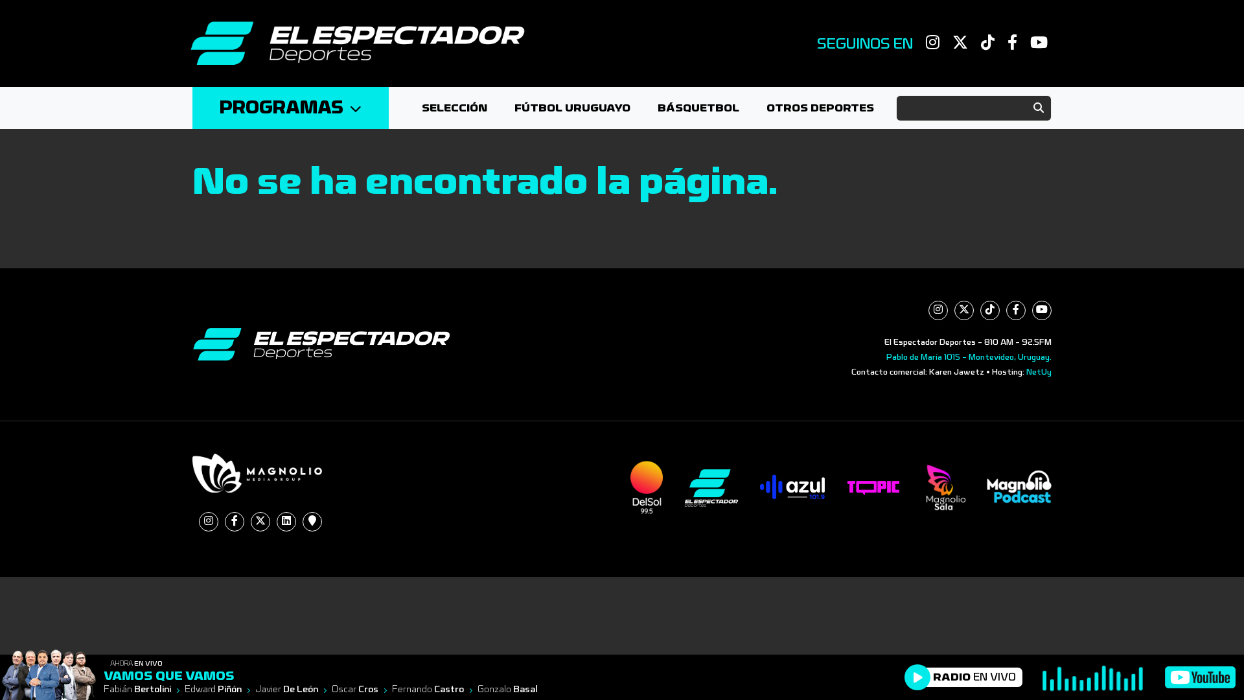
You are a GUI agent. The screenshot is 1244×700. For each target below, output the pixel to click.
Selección (454, 108)
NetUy (1039, 372)
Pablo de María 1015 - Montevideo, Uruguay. (969, 357)
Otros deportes (820, 108)
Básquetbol (698, 108)
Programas (281, 108)
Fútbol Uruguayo (572, 108)
